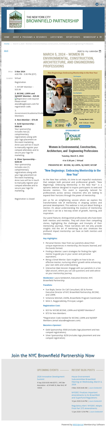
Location (9, 78)
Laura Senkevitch (95, 388)
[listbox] (89, 51)
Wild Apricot (78, 424)
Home (6, 43)
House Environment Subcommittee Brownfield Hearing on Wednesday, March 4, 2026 (87, 380)
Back (6, 51)
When (10, 71)
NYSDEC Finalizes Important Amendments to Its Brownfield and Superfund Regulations (86, 395)
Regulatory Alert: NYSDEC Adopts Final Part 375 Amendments (87, 407)
